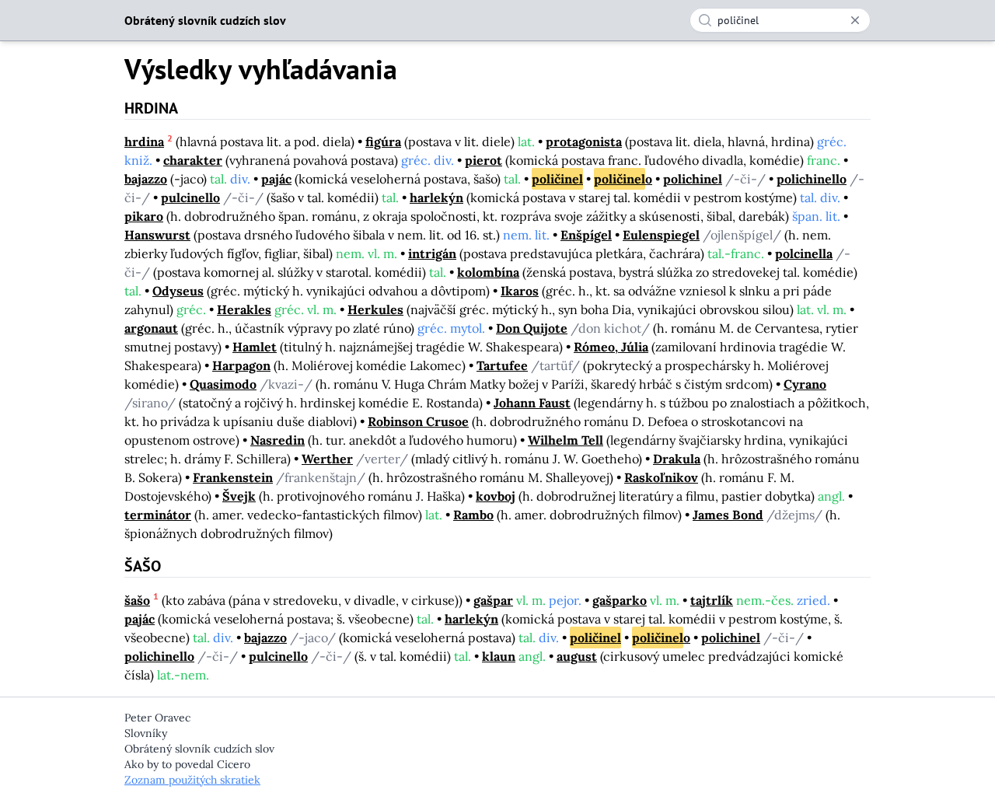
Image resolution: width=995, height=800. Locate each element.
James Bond (728, 514)
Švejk (239, 496)
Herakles (244, 309)
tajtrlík (711, 600)
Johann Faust (532, 402)
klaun (498, 656)
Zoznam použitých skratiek (192, 780)
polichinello (812, 179)
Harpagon (241, 365)
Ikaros (520, 291)
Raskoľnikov (661, 477)
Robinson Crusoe (418, 421)
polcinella (804, 253)
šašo (137, 600)
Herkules (375, 309)
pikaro (143, 216)
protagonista (584, 141)
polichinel (692, 179)
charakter (192, 160)
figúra (383, 141)
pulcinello (190, 197)
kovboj (495, 496)
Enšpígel (586, 235)
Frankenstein (233, 477)
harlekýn (436, 197)
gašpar (493, 600)
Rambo (473, 514)
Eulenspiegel (661, 235)
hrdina (144, 141)
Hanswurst (157, 235)
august (577, 656)
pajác (276, 179)
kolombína (488, 272)
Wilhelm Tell (565, 440)
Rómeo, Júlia (611, 347)
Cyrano (805, 384)
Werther (327, 458)
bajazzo (145, 179)
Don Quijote (531, 328)
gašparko (619, 600)
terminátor (157, 514)
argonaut (151, 328)
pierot (483, 160)
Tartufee (502, 365)
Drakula (676, 458)
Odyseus (178, 291)
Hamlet (254, 347)
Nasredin (277, 440)
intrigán (432, 253)
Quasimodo (223, 384)
